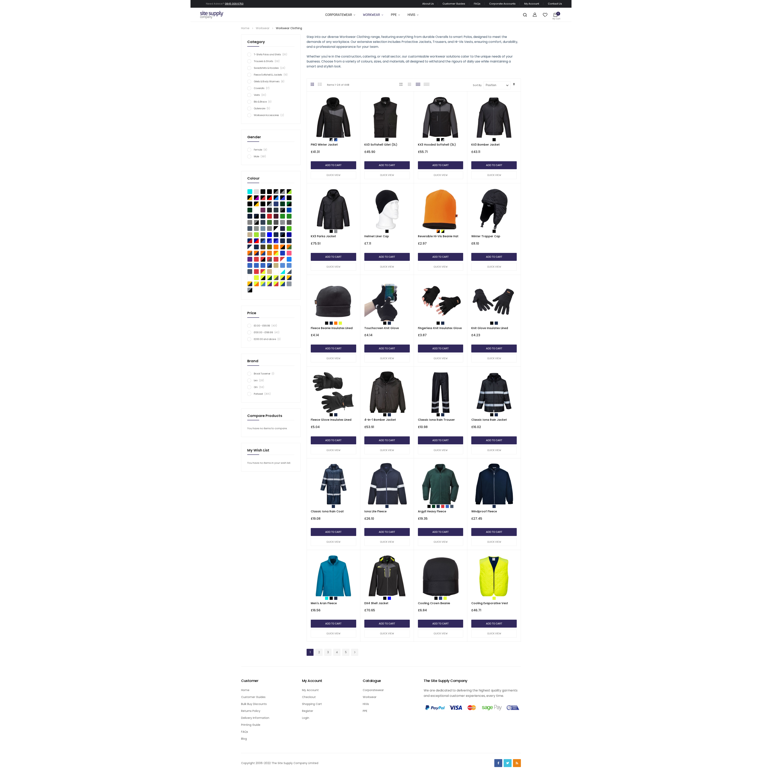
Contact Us (555, 3)
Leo (260, 380)
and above (268, 339)
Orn (260, 387)
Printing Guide (250, 725)
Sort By (477, 85)
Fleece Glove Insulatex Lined (331, 420)
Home (245, 28)
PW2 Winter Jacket (324, 145)
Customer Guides (454, 3)
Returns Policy (250, 711)
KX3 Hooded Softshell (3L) (437, 145)
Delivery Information (255, 718)
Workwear (371, 15)
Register (307, 711)
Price (251, 312)
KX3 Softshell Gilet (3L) (380, 145)
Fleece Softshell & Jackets (271, 74)
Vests (261, 95)
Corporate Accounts (502, 3)
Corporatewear (338, 15)
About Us (428, 3)
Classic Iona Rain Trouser (436, 420)
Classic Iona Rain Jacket (489, 420)
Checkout (309, 697)
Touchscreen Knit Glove (381, 328)
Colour (253, 178)
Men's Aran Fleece (324, 603)
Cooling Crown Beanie (434, 603)
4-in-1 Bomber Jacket (380, 420)
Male (260, 156)
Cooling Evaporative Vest (489, 603)
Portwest (263, 394)
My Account (531, 3)
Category (256, 41)
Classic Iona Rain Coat (327, 511)
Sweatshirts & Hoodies (270, 68)
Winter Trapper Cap (485, 236)
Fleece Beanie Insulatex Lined (332, 328)
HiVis (366, 704)
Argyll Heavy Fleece (432, 511)
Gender (254, 136)
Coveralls (262, 88)
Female (261, 149)
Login (305, 718)
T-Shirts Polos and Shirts (271, 54)
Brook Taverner (265, 373)
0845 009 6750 (234, 4)
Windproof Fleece (484, 511)
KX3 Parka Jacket (323, 236)
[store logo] (211, 15)
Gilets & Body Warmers (270, 81)
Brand (252, 360)
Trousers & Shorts (267, 61)
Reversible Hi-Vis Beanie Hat (438, 236)
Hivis (411, 15)
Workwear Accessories (270, 115)
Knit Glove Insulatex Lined (489, 328)
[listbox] (333, 140)
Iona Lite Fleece (375, 511)
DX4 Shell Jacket (376, 603)
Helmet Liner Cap (376, 236)
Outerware (263, 108)
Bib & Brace (263, 101)
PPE (394, 15)
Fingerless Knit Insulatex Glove (440, 328)
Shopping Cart (312, 704)
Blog (244, 739)
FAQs (477, 3)
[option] (331, 140)
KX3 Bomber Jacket (485, 145)
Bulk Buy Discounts (254, 704)
